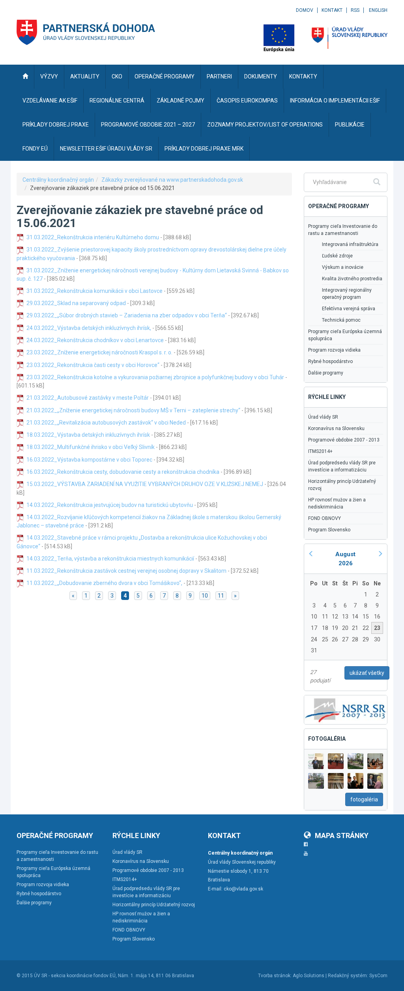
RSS (355, 10)
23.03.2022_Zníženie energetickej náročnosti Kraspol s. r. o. (99, 352)
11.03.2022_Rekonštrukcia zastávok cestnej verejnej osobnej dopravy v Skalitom (126, 571)
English (378, 10)
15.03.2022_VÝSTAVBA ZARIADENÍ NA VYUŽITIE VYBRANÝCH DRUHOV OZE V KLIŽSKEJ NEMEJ (144, 484)
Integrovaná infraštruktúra (350, 244)
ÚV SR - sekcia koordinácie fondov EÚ (75, 975)
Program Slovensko (329, 530)
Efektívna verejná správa (348, 308)
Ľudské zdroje (337, 256)
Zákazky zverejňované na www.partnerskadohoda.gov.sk (172, 180)
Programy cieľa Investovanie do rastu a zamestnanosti (342, 230)
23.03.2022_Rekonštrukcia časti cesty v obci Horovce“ (92, 365)
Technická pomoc (341, 320)
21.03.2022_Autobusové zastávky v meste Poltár (87, 398)
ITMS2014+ (320, 451)
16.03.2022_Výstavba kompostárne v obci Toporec (89, 459)
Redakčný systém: (348, 975)
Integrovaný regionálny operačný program (347, 293)
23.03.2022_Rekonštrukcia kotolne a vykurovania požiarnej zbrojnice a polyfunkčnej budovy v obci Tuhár (155, 377)
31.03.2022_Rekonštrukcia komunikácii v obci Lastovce (94, 291)
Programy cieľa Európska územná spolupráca (345, 335)
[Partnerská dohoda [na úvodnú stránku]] (86, 32)
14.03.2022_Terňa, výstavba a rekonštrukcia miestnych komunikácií (110, 558)
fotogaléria (364, 799)
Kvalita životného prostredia (352, 278)
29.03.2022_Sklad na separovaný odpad (76, 303)
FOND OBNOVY (324, 518)
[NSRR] (345, 709)
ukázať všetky (367, 673)
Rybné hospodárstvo (330, 361)
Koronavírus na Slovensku (336, 428)
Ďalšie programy (325, 373)
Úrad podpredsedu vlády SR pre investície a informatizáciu (342, 466)
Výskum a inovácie (342, 267)
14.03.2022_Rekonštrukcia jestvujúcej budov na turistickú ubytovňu (109, 505)
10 (205, 595)
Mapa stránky (341, 835)
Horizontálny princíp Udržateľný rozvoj (342, 485)
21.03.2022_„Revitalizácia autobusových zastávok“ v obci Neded (106, 422)
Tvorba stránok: (275, 975)
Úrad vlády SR (323, 417)
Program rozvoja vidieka (334, 350)
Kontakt (332, 10)
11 (221, 595)
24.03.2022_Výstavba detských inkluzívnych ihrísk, (88, 328)
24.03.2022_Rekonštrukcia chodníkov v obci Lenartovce (95, 340)
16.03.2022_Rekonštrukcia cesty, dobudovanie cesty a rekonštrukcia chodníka (122, 472)
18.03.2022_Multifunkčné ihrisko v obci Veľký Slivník (90, 447)
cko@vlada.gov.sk (243, 889)
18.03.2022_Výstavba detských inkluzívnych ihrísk (88, 435)
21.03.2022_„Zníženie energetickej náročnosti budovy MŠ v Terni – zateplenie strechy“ (133, 410)
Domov (304, 10)
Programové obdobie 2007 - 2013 (344, 440)
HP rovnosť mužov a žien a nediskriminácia (337, 503)
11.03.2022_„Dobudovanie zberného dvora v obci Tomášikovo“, (104, 583)
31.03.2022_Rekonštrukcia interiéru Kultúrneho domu (92, 237)
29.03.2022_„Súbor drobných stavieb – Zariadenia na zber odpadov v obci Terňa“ (126, 315)
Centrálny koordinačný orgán (58, 180)
